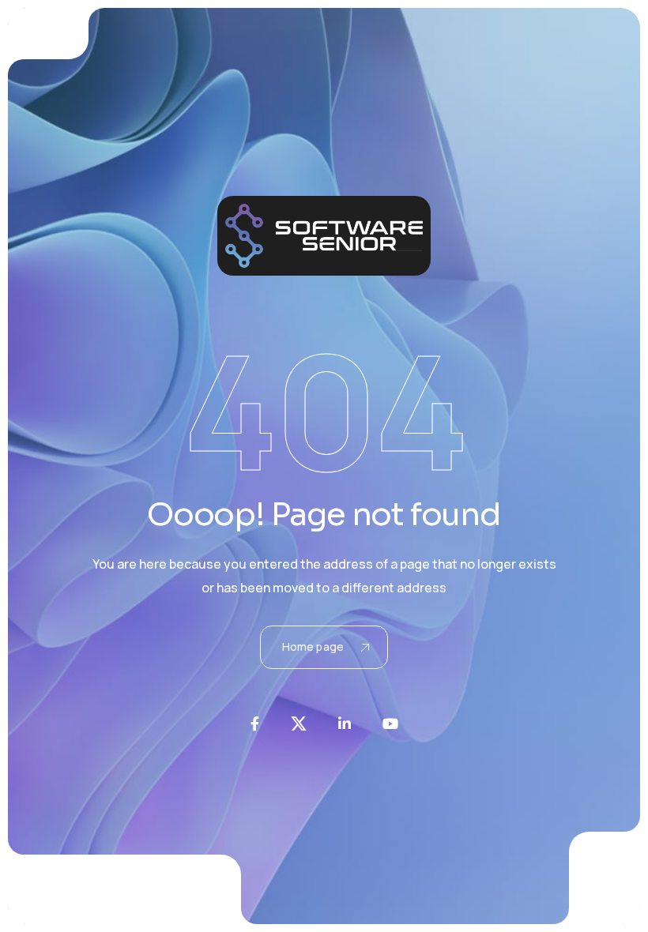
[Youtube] (390, 723)
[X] (299, 723)
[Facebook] (255, 723)
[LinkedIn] (344, 723)
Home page (313, 646)
